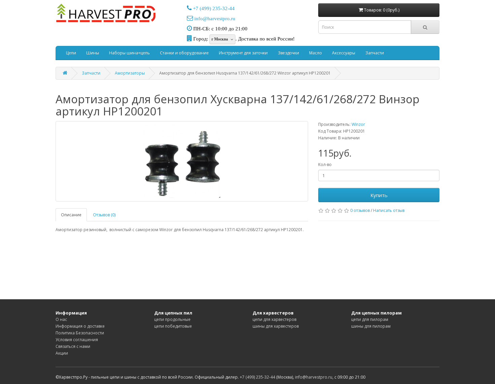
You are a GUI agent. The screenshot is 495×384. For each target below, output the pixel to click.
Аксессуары (343, 53)
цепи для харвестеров (274, 319)
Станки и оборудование (184, 53)
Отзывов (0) (104, 215)
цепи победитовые (173, 326)
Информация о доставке (80, 326)
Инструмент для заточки (243, 53)
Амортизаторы (130, 73)
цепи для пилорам (369, 319)
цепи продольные (172, 319)
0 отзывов (360, 210)
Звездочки (288, 53)
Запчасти (374, 53)
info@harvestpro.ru (214, 18)
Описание (71, 215)
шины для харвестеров (276, 326)
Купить (379, 195)
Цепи (71, 53)
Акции (62, 353)
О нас (61, 319)
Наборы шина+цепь (129, 53)
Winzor (358, 124)
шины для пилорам (371, 326)
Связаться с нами (73, 346)
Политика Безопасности (80, 333)
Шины (92, 53)
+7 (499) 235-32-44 (214, 8)
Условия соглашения (77, 339)
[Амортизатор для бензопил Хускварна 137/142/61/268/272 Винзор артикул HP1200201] (182, 161)
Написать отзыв (388, 210)
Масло (315, 53)
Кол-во (325, 164)
